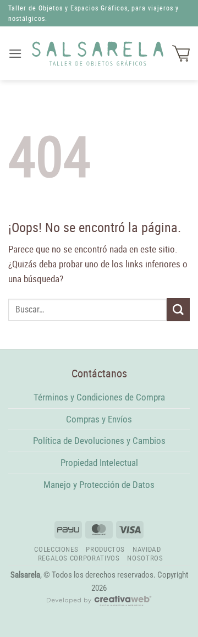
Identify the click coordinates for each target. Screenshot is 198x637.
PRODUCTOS (105, 549)
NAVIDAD (147, 549)
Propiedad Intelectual (99, 462)
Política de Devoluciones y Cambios (99, 440)
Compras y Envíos (99, 419)
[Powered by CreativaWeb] (99, 605)
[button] (15, 54)
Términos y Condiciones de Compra (99, 397)
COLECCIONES (56, 549)
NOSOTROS (145, 558)
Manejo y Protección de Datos (99, 484)
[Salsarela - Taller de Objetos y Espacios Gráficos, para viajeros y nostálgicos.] (97, 53)
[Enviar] (178, 309)
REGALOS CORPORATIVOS (79, 558)
